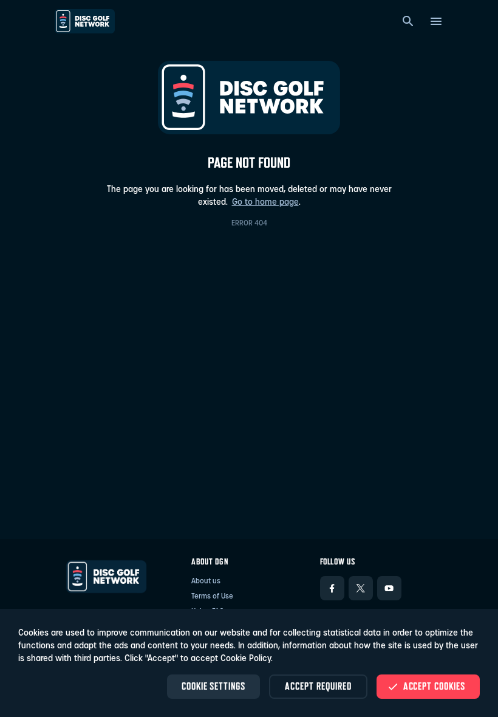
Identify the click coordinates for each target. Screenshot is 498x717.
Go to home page (265, 202)
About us (205, 581)
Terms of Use (212, 596)
